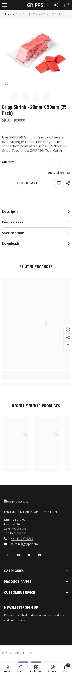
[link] (36, 377)
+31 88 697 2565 (22, 538)
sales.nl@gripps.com (24, 544)
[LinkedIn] (39, 555)
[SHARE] (67, 183)
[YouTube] (29, 555)
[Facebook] (8, 555)
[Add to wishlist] (59, 183)
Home (7, 14)
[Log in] (56, 5)
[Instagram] (18, 555)
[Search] (14, 5)
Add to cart (27, 183)
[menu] (4, 5)
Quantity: (8, 162)
